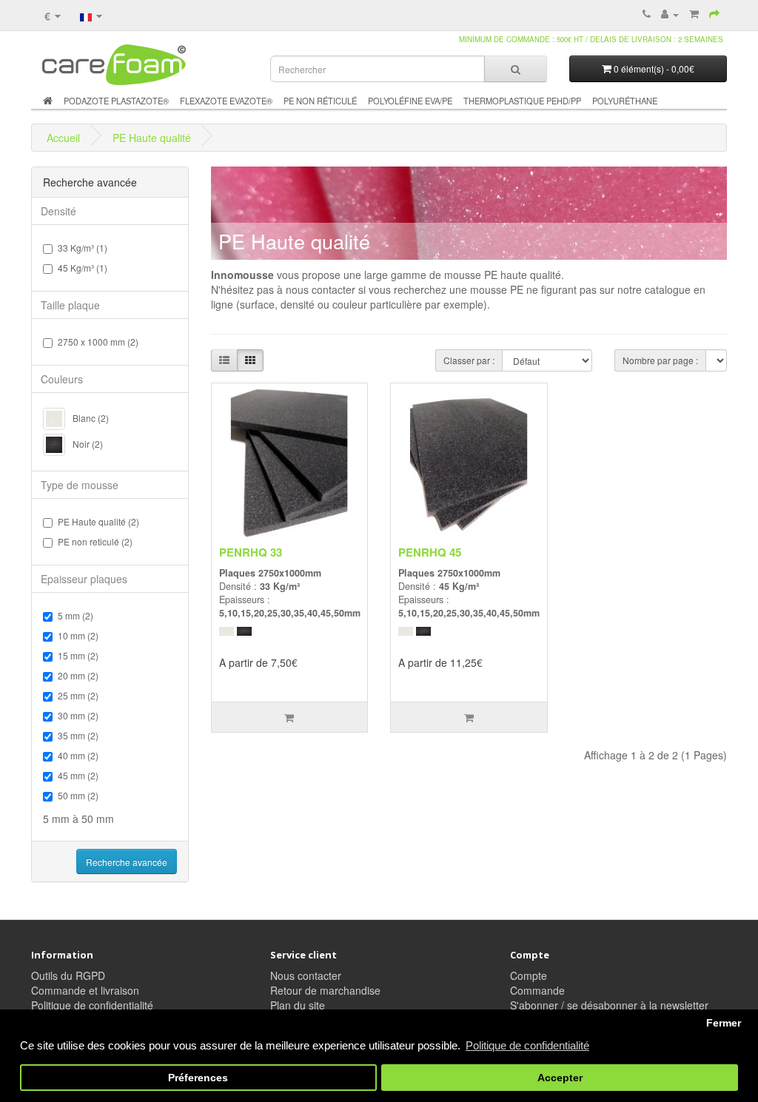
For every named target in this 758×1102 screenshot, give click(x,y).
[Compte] (670, 14)
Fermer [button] (723, 1023)
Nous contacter (305, 975)
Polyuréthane (624, 101)
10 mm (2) (78, 635)
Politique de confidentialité (92, 1005)
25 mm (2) (78, 695)
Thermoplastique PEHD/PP (522, 101)
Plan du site (297, 1005)
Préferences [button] (198, 1077)
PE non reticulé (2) (95, 541)
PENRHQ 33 (250, 552)
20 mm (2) (78, 675)
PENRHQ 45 (429, 552)
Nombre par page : (660, 360)
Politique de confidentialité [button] (527, 1045)
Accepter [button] (560, 1077)
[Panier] (694, 14)
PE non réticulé (320, 101)
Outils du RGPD (68, 975)
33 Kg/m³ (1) (82, 247)
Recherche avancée (126, 862)
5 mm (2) (75, 615)
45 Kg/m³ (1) (82, 267)
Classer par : (468, 360)
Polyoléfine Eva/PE (410, 101)
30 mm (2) (78, 715)
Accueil (63, 137)
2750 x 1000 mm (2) (98, 341)
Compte (528, 975)
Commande (537, 990)
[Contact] (715, 14)
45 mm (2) (78, 775)
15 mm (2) (78, 655)
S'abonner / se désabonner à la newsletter (609, 1005)
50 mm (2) (78, 795)
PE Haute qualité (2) (98, 521)
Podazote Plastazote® (116, 101)
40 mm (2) (78, 755)
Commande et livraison (85, 990)
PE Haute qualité (152, 137)
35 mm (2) (78, 735)
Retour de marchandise (325, 990)
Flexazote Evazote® (226, 101)
